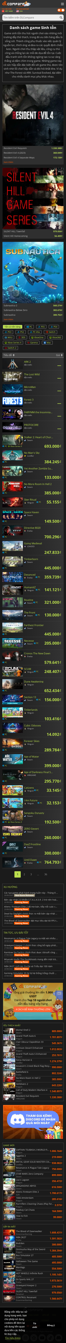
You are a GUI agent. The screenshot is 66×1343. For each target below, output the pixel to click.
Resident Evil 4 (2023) (14, 153)
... (38, 874)
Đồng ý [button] (51, 1325)
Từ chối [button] (34, 1325)
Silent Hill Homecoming (16, 236)
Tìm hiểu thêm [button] (12, 1338)
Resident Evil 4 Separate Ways (19, 158)
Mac (49, 342)
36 (45, 874)
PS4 (55, 326)
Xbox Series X (14, 342)
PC (30, 326)
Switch (52, 331)
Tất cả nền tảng (13, 326)
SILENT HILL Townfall (14, 231)
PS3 (9, 331)
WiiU (10, 337)
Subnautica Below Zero (15, 310)
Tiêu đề (8, 355)
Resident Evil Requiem (15, 148)
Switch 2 (12, 347)
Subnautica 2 (10, 305)
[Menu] (62, 4)
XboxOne (38, 337)
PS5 (43, 326)
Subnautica (9, 315)
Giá (58, 355)
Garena (34, 342)
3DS (23, 337)
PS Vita (36, 331)
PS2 (22, 331)
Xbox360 (56, 337)
